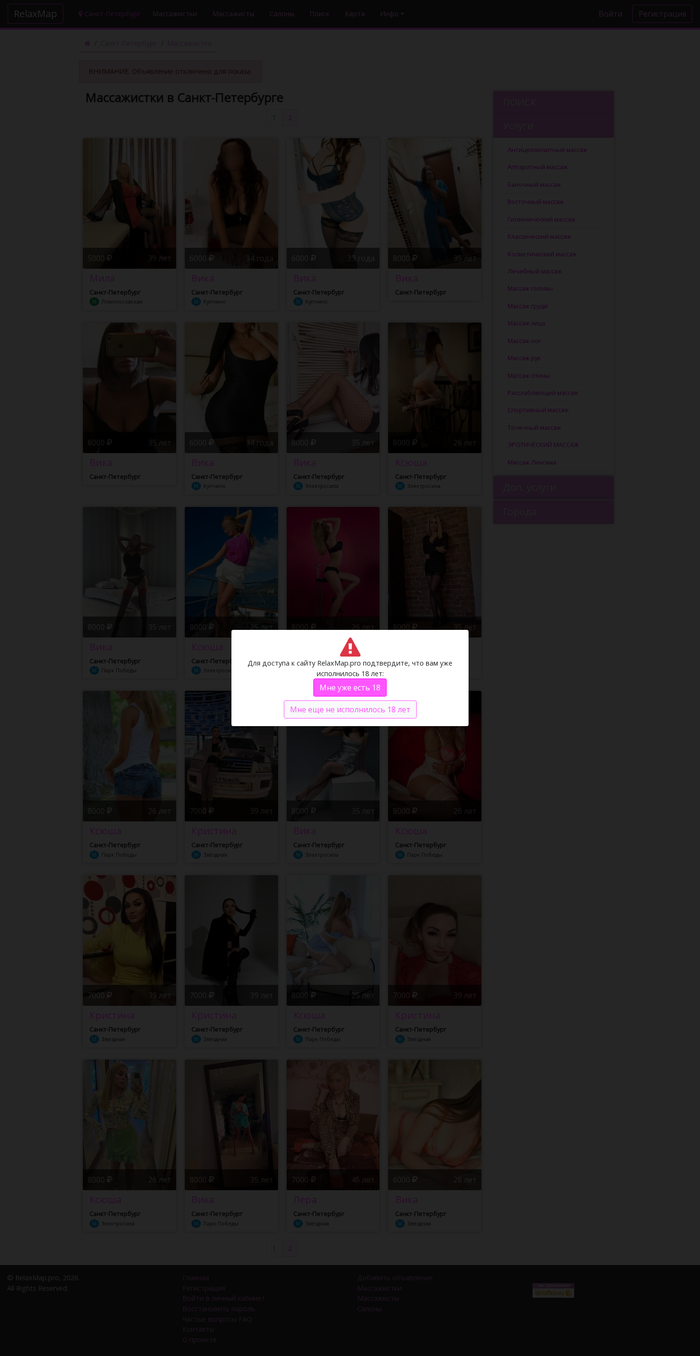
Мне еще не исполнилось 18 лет (350, 709)
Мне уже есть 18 (350, 687)
